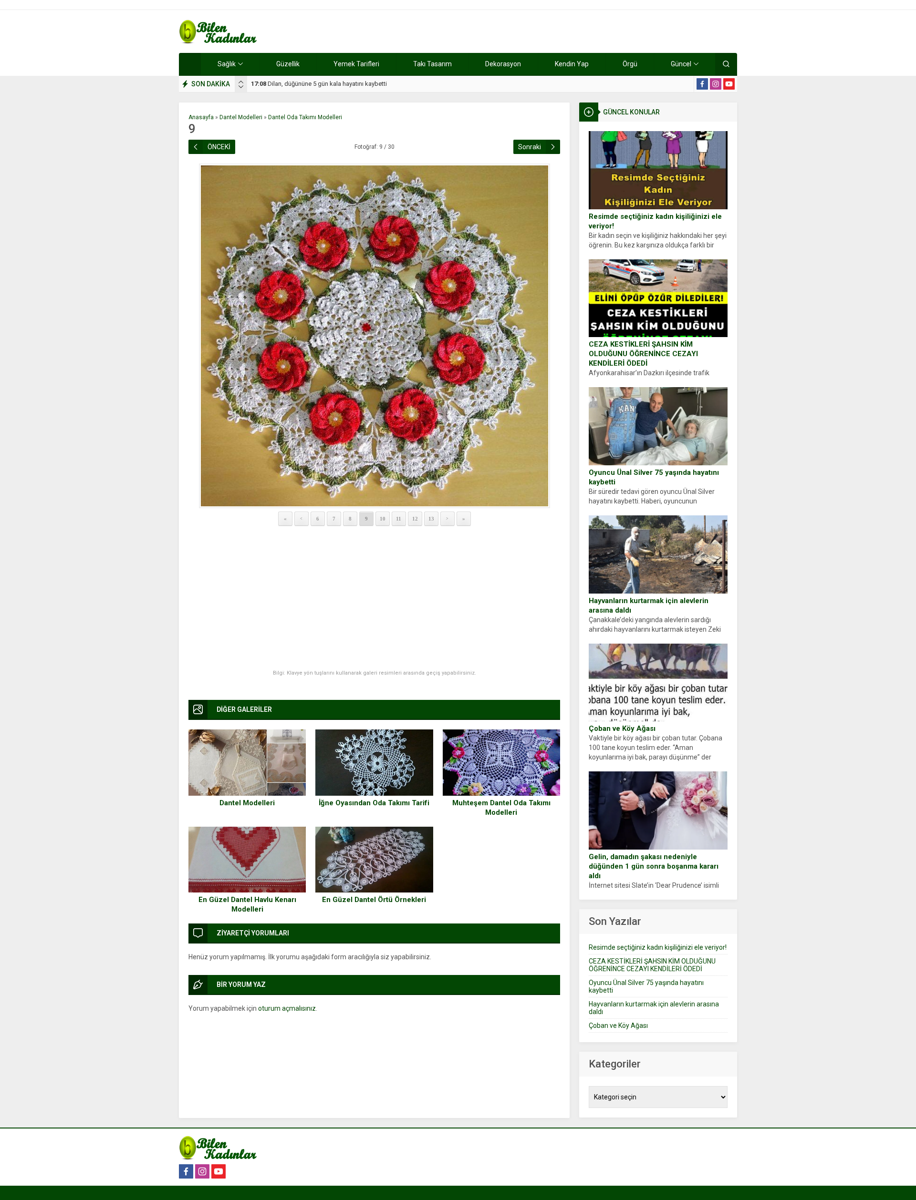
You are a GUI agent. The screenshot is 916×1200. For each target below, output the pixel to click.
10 (382, 519)
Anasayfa (201, 117)
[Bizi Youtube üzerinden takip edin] (729, 84)
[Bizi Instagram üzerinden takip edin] (715, 84)
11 (398, 519)
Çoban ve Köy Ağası (622, 728)
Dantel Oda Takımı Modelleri (305, 117)
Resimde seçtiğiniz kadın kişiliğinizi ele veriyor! (655, 221)
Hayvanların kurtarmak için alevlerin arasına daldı (648, 605)
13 (431, 519)
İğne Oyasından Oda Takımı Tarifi (374, 803)
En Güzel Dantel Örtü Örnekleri (374, 899)
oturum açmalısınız (287, 1008)
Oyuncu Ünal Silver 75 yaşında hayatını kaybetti (654, 477)
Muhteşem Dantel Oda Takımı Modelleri (501, 808)
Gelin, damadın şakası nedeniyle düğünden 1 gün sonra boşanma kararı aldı (653, 866)
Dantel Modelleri (240, 117)
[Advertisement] (374, 598)
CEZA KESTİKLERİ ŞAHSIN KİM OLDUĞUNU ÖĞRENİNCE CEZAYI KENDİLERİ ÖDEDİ (643, 354)
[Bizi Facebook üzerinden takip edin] (702, 84)
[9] (374, 336)
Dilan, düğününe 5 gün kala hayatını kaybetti (319, 83)
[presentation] (241, 82)
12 (415, 519)
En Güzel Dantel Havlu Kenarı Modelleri (247, 904)
